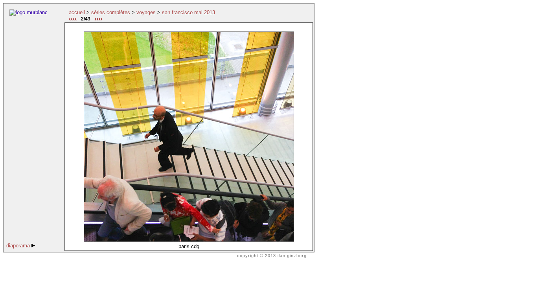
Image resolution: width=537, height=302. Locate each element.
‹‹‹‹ (73, 18)
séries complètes (110, 12)
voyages (146, 12)
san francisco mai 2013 (188, 12)
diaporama (18, 246)
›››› (98, 18)
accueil (77, 12)
